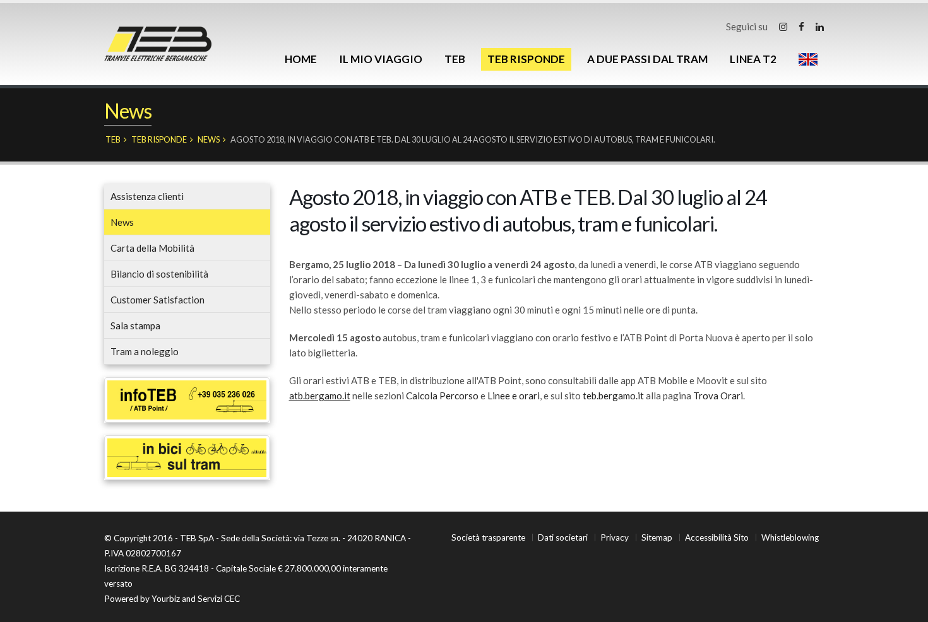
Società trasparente (488, 537)
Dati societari (563, 537)
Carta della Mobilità (152, 248)
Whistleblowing (790, 537)
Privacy (614, 537)
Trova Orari (718, 395)
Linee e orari (513, 395)
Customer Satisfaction (157, 299)
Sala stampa (135, 325)
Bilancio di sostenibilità (159, 273)
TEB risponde (526, 59)
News (209, 139)
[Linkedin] (820, 26)
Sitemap (656, 537)
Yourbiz (166, 599)
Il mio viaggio (380, 59)
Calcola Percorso (442, 395)
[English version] (808, 59)
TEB (454, 59)
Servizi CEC (219, 599)
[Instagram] (783, 26)
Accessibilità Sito (717, 537)
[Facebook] (801, 26)
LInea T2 (753, 59)
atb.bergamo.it (319, 395)
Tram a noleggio (144, 351)
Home (301, 59)
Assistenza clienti (147, 196)
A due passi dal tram (647, 59)
